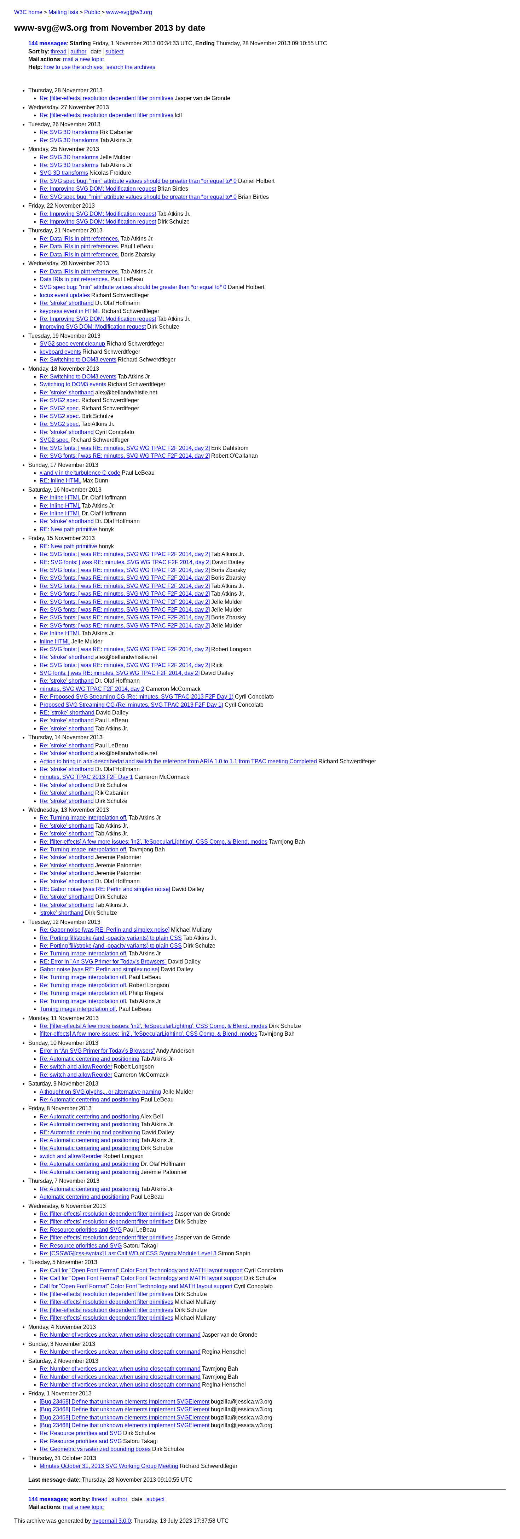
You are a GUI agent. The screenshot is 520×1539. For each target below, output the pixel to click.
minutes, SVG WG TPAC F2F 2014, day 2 (92, 689)
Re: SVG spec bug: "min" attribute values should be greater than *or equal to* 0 (138, 181)
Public (92, 12)
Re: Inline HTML (60, 497)
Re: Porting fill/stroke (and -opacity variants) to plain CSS (111, 938)
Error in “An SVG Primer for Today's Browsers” (97, 1051)
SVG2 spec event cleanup (72, 344)
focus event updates (65, 295)
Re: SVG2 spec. (60, 400)
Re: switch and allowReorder (76, 1067)
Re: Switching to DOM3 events (78, 360)
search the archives (130, 67)
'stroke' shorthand (61, 913)
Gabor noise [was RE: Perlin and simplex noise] (99, 969)
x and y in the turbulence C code (80, 473)
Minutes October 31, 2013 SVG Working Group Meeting (109, 1466)
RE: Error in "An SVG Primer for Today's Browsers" (103, 962)
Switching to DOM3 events (73, 384)
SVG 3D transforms (64, 173)
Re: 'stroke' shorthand (67, 303)
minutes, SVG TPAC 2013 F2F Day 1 (86, 777)
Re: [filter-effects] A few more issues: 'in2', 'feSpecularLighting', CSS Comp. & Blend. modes (153, 842)
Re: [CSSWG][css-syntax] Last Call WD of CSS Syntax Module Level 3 (128, 1253)
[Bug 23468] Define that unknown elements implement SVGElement (124, 1402)
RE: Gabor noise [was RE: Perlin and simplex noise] (105, 889)
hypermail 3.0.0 (111, 1521)
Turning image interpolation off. (78, 1009)
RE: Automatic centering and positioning (90, 1132)
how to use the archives (73, 67)
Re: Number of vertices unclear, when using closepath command (120, 1335)
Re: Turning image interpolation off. (83, 818)
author (78, 51)
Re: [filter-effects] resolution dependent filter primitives (106, 98)
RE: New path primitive (68, 529)
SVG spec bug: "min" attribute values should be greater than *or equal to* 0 (133, 287)
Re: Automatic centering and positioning (89, 1059)
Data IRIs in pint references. (74, 279)
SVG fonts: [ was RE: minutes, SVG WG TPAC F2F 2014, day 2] (120, 673)
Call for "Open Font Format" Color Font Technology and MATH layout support (136, 1286)
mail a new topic (83, 59)
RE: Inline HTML (60, 481)
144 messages (47, 43)
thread (59, 51)
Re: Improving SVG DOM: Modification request (98, 189)
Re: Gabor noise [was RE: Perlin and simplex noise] (104, 930)
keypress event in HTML (70, 311)
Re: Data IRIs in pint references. (79, 239)
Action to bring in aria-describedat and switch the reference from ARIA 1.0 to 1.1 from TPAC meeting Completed (178, 761)
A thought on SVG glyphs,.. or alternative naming (100, 1092)
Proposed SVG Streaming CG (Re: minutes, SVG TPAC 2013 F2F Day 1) (131, 705)
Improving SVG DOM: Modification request (93, 327)
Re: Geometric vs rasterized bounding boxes (95, 1449)
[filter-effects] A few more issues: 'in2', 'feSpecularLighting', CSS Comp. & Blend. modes (148, 1034)
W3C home (28, 12)
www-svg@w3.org (129, 12)
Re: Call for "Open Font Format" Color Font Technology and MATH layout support (141, 1270)
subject (114, 51)
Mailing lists (63, 12)
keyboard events (60, 352)
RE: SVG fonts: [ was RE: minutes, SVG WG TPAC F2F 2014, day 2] (125, 562)
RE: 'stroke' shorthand (67, 713)
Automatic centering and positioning (84, 1197)
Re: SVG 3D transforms (69, 132)
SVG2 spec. (55, 440)
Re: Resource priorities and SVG (81, 1230)
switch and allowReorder (71, 1156)
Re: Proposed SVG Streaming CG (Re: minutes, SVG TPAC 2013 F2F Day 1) (136, 697)
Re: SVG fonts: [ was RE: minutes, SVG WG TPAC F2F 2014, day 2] (125, 448)
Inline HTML (55, 641)
